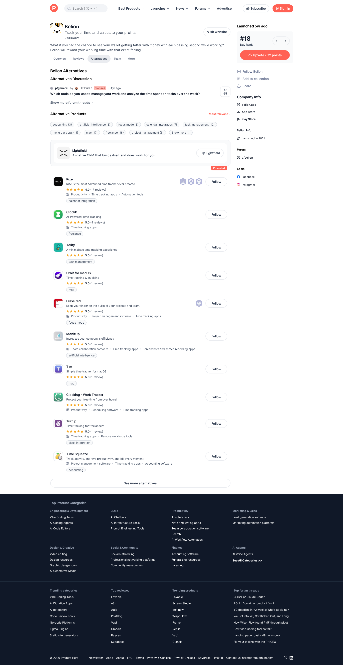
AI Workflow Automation (187, 539)
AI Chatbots (118, 517)
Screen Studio (181, 603)
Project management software (111, 316)
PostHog (116, 616)
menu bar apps (65, 132)
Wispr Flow (179, 616)
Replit (176, 629)
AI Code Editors (60, 528)
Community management (127, 565)
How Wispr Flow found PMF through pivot (261, 622)
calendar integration (161, 124)
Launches (158, 8)
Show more (179, 132)
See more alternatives (140, 483)
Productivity (79, 194)
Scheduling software (105, 409)
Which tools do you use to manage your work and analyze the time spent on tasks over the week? (125, 94)
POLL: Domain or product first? (254, 603)
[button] (131, 58)
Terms (140, 657)
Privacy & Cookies (159, 657)
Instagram (248, 184)
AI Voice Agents (242, 554)
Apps (109, 657)
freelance (115, 132)
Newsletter (96, 657)
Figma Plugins (59, 629)
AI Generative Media (63, 570)
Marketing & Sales (244, 510)
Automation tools (132, 194)
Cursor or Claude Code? (249, 597)
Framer (177, 622)
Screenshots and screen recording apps (169, 349)
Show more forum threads (70, 103)
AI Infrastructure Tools (125, 522)
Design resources (61, 559)
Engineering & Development (69, 510)
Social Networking (123, 554)
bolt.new (178, 609)
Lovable (116, 597)
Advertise (224, 8)
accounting (62, 124)
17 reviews (98, 189)
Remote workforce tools (116, 436)
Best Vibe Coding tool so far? (253, 629)
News (180, 8)
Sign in (285, 8)
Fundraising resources (186, 559)
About (120, 657)
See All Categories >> (247, 560)
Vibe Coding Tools (61, 517)
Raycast (116, 635)
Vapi (114, 622)
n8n (113, 603)
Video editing (58, 554)
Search (176, 534)
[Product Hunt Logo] (54, 8)
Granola (116, 629)
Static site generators (64, 635)
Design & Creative (62, 547)
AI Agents (239, 547)
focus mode (128, 124)
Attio (114, 609)
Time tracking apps (104, 194)
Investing (178, 565)
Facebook (248, 176)
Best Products (129, 8)
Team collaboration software (89, 349)
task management (199, 124)
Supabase (117, 641)
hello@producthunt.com (257, 657)
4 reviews (97, 222)
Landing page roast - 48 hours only (257, 635)
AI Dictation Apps (61, 603)
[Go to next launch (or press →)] (285, 41)
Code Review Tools (62, 616)
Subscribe (258, 8)
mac (92, 132)
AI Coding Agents (61, 522)
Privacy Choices (184, 657)
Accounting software (158, 463)
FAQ (130, 657)
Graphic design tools (63, 565)
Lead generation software (249, 517)
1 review (96, 255)
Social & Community (124, 547)
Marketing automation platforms (253, 522)
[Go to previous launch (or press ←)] (277, 41)
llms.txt (218, 657)
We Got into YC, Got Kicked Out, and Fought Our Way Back (262, 616)
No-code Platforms (62, 622)
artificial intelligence (95, 124)
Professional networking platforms (133, 559)
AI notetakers (180, 517)
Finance (177, 547)
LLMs (114, 510)
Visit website (217, 32)
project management (148, 132)
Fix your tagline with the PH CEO (255, 641)
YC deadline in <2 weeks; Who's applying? (261, 609)
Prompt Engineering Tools (127, 528)
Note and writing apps (186, 522)
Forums (200, 8)
